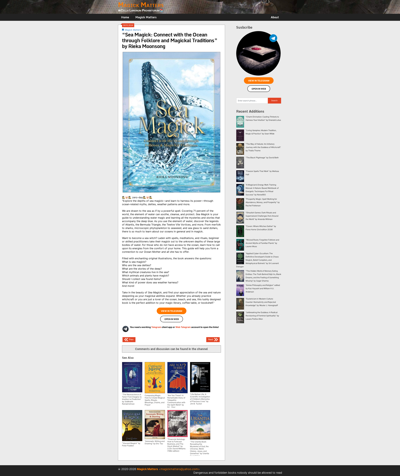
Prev (131, 339)
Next (211, 339)
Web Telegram (183, 327)
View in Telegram (171, 311)
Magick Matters (146, 17)
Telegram (156, 327)
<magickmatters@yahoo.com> (179, 469)
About (275, 17)
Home (125, 17)
